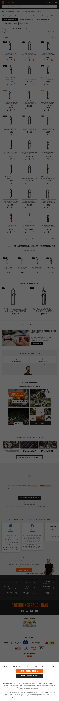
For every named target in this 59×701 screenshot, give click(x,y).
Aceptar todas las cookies (28, 671)
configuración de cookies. (44, 666)
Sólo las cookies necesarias (29, 676)
